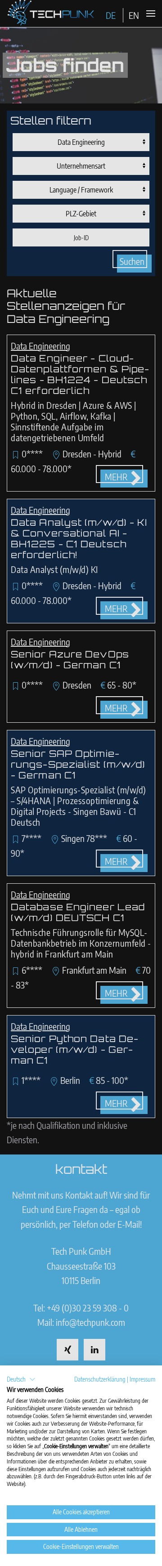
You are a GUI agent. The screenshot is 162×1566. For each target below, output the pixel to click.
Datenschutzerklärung (100, 1379)
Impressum (142, 1379)
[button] (21, 1379)
